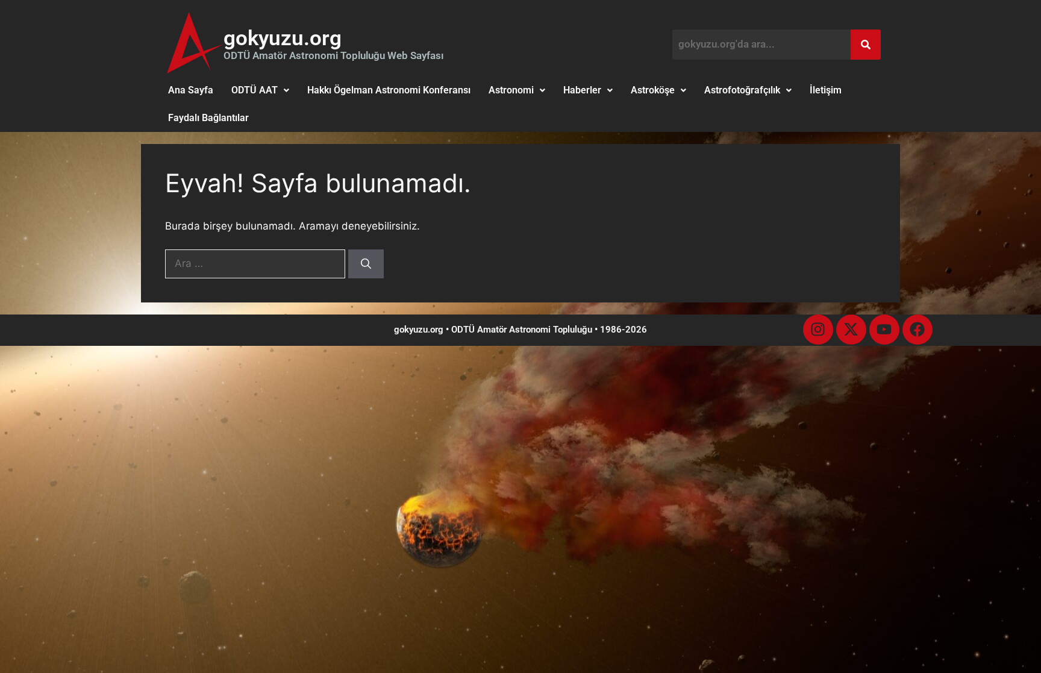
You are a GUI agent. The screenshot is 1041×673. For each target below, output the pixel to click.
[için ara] (256, 263)
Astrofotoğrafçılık (742, 90)
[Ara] (366, 263)
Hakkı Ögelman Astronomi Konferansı (388, 90)
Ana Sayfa (190, 90)
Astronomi (511, 90)
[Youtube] (884, 330)
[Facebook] (917, 330)
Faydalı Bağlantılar (208, 118)
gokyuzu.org (283, 38)
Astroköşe (653, 90)
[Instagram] (818, 330)
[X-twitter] (851, 330)
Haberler (582, 90)
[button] (260, 90)
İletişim (826, 90)
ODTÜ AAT (254, 90)
